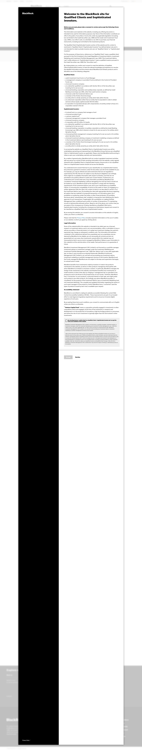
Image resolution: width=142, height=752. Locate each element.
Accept (68, 357)
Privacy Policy (81, 218)
